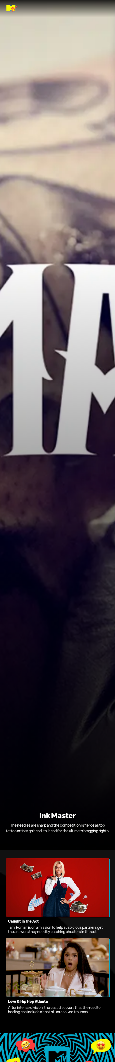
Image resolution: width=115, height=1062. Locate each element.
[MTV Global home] (11, 8)
